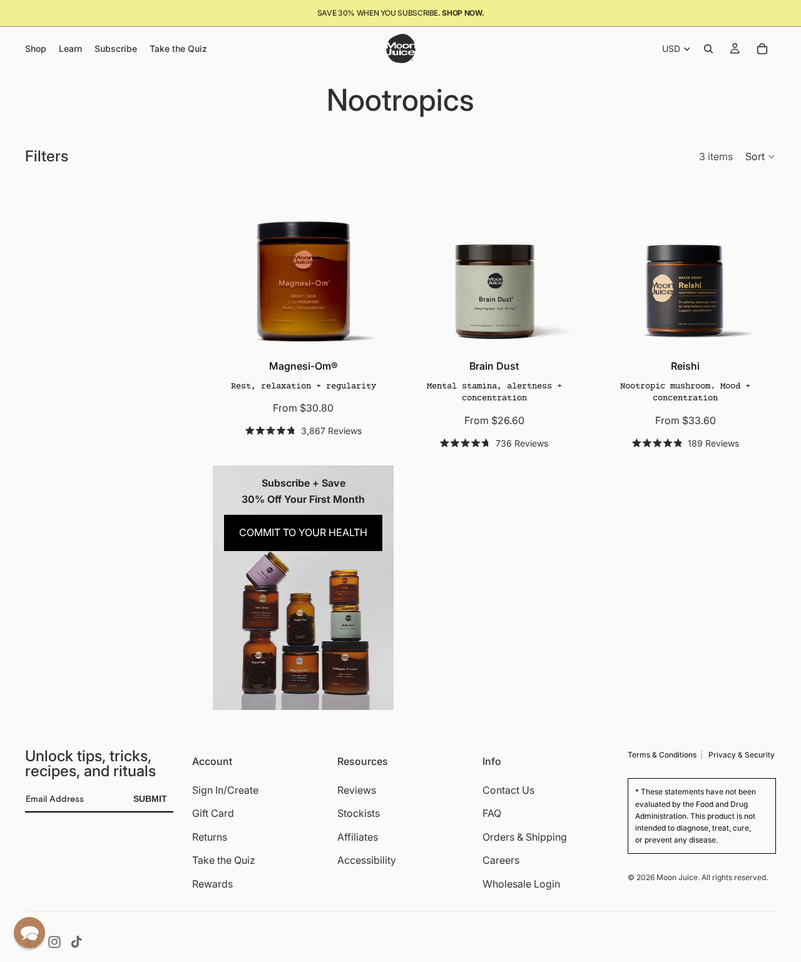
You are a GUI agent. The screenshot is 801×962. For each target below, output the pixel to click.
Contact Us (508, 790)
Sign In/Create (225, 790)
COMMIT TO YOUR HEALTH (303, 532)
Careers (500, 860)
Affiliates (357, 837)
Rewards (212, 884)
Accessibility (366, 860)
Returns (209, 837)
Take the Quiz (223, 860)
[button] (760, 156)
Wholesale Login (521, 884)
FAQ (491, 814)
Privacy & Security (741, 754)
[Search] (708, 49)
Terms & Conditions (662, 754)
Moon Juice (677, 877)
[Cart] (762, 49)
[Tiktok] (76, 941)
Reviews (356, 790)
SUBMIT (150, 799)
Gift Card (213, 814)
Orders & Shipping (524, 837)
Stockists (358, 814)
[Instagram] (54, 941)
